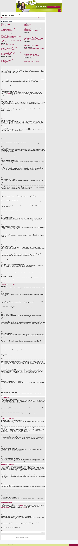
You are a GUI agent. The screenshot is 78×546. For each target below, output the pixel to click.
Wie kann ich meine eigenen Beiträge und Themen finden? (31, 45)
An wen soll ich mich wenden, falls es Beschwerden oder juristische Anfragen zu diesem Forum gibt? (34, 60)
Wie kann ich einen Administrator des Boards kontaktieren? (31, 61)
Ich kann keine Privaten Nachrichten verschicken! (30, 33)
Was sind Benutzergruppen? (27, 26)
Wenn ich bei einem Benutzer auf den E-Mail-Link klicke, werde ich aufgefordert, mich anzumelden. (11, 41)
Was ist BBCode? (3, 57)
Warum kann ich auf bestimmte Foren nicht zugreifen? (8, 49)
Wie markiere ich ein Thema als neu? (6, 54)
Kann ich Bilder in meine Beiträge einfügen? (7, 59)
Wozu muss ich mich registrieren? (5, 24)
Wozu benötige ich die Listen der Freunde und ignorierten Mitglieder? (32, 37)
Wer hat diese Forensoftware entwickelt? (29, 58)
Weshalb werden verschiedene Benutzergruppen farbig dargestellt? (32, 28)
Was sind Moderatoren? (27, 25)
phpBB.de (24, 507)
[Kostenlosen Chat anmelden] (54, 7)
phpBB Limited (21, 505)
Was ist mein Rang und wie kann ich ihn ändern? (7, 39)
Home (37, 11)
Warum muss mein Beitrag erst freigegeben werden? (8, 53)
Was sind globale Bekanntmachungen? (6, 60)
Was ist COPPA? (3, 25)
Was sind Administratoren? (27, 24)
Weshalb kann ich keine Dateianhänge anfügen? (7, 50)
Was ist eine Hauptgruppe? (27, 29)
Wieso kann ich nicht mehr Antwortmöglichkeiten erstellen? (9, 47)
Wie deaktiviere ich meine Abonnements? (29, 51)
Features (40, 11)
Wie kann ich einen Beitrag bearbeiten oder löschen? (8, 45)
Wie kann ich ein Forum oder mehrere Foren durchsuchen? (31, 42)
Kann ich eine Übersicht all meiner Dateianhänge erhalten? (31, 55)
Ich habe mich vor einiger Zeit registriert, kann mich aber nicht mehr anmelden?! (11, 28)
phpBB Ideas (42, 511)
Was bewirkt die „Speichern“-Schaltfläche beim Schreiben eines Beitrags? (11, 52)
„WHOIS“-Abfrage (22, 518)
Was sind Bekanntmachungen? (5, 61)
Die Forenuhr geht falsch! (4, 35)
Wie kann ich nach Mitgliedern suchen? (29, 44)
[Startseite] (31, 3)
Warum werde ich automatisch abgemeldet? (7, 30)
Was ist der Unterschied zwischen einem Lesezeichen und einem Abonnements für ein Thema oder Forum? (34, 49)
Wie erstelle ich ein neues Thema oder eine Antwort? (8, 44)
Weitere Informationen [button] (14, 544)
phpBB (20, 537)
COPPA (8, 93)
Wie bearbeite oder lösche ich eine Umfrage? (7, 48)
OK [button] (73, 544)
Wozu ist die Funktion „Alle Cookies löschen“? (7, 31)
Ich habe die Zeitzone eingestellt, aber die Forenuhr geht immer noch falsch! (11, 36)
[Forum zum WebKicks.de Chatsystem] (59, 10)
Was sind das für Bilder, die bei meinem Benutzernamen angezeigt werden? (11, 38)
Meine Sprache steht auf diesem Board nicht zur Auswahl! (8, 37)
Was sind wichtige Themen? (5, 62)
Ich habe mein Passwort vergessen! (6, 29)
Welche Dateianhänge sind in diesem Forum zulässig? (31, 54)
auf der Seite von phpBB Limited (6, 507)
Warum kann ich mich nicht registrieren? (6, 26)
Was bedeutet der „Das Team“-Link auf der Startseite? (31, 30)
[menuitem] (7, 17)
